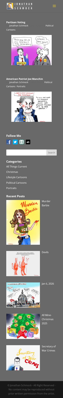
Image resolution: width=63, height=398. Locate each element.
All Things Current (16, 166)
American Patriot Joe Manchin (24, 79)
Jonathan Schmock (18, 25)
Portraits (21, 86)
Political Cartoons (16, 182)
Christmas (12, 172)
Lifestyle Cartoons (16, 177)
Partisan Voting (15, 22)
